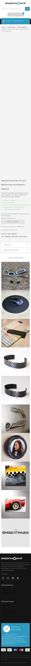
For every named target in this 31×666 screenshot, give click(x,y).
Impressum (6, 605)
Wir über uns (6, 588)
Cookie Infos (6, 618)
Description (7, 244)
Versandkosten (7, 616)
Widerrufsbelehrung (9, 610)
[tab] (15, 245)
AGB (4, 606)
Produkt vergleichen (10, 230)
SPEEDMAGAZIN (8, 590)
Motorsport (15, 236)
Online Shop (11, 27)
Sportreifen (23, 236)
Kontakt (5, 594)
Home (3, 27)
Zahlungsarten (7, 614)
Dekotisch (8, 236)
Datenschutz (6, 608)
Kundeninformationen (9, 612)
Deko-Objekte (22, 27)
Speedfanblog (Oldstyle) (10, 592)
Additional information (11, 250)
